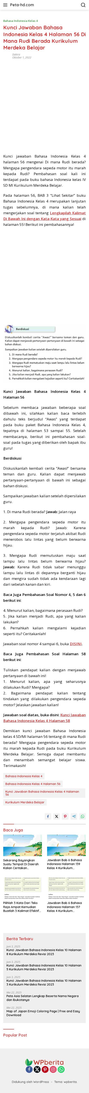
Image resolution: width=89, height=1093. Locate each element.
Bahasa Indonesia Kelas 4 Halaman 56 (32, 784)
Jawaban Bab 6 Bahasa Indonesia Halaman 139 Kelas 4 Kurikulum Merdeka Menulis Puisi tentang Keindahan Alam (65, 864)
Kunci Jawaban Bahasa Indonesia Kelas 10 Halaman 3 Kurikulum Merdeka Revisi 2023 (43, 982)
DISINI (76, 643)
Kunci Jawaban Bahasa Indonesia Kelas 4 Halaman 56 (42, 793)
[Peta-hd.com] (44, 1062)
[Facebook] (29, 1070)
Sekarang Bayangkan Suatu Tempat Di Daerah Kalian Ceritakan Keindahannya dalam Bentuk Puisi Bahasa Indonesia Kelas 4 (21, 864)
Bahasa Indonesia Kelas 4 (20, 21)
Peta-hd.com (22, 4)
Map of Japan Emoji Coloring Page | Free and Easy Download (43, 1013)
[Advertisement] (44, 105)
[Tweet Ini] (56, 816)
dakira (16, 54)
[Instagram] (53, 1070)
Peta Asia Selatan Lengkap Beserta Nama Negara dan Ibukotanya (42, 998)
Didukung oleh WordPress (30, 1082)
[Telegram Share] (74, 816)
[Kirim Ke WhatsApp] (82, 816)
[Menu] (6, 5)
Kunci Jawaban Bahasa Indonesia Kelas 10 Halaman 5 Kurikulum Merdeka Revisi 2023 (43, 967)
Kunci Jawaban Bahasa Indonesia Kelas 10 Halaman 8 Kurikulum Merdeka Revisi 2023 (43, 952)
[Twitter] (37, 1070)
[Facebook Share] (48, 816)
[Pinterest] (45, 1070)
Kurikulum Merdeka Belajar (24, 802)
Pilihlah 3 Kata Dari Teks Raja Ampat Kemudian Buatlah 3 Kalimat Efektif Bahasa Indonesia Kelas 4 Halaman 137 (21, 907)
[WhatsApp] (61, 1070)
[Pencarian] (83, 5)
